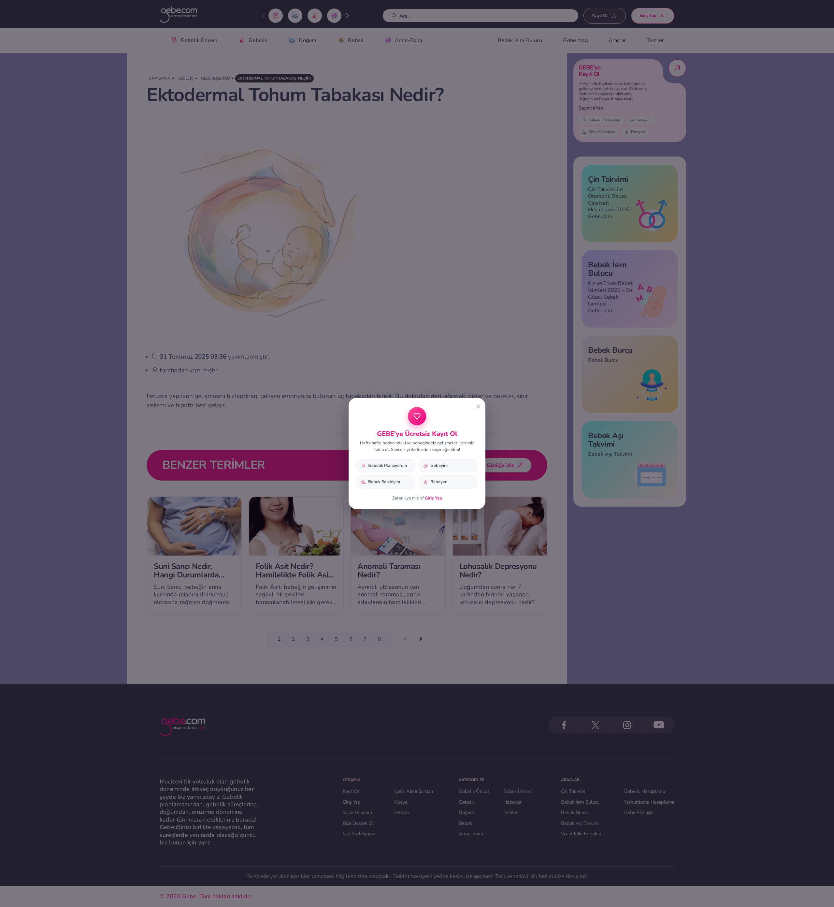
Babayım (438, 482)
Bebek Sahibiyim (384, 482)
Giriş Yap (433, 498)
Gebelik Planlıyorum (387, 465)
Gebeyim (439, 465)
